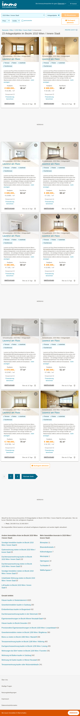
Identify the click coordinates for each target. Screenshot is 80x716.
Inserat (74, 3)
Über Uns (5, 680)
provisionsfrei (27, 20)
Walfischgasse (45, 570)
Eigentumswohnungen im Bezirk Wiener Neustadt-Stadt (22, 618)
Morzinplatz (44, 556)
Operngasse (44, 561)
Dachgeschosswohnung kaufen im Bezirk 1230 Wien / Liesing (24, 646)
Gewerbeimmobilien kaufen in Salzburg (16, 605)
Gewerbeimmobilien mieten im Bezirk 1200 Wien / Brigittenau (24, 632)
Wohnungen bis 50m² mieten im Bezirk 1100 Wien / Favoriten (24, 651)
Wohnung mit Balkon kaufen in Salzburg (16, 655)
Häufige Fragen (7, 686)
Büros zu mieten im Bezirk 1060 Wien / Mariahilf (19, 637)
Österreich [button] (61, 3)
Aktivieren (73, 713)
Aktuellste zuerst (69, 30)
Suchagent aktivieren (71, 21)
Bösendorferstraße (47, 547)
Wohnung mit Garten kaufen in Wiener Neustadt (19, 660)
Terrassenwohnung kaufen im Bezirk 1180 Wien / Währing (23, 641)
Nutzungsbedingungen (9, 692)
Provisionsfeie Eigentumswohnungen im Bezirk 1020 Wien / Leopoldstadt (29, 628)
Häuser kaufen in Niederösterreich (14, 600)
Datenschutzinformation (9, 705)
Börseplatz (44, 542)
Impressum (5, 699)
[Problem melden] (35, 104)
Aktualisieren (71, 15)
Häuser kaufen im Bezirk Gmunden (14, 623)
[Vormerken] (35, 40)
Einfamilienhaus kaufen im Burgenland (16, 609)
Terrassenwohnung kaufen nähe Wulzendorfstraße (20, 664)
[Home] (9, 4)
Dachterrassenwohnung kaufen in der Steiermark (20, 614)
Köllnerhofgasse (46, 552)
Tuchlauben (44, 565)
